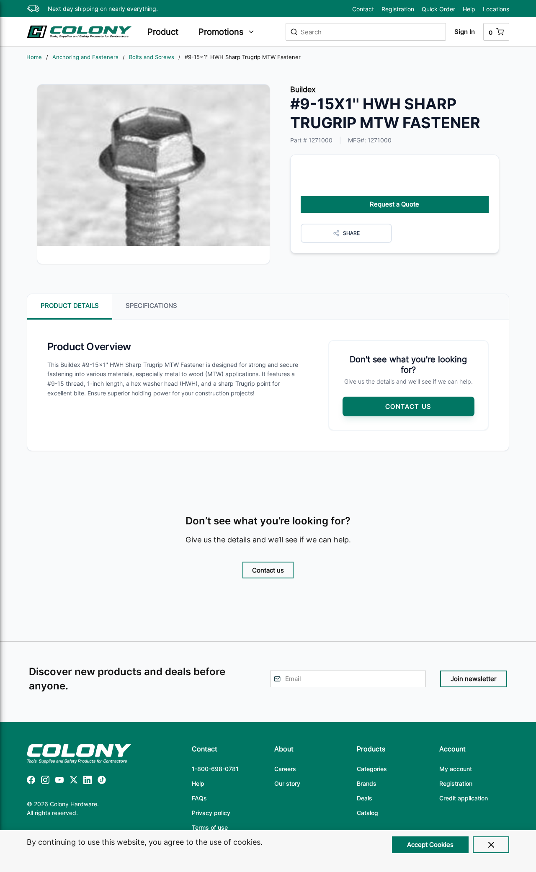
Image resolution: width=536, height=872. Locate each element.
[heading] (168, 31)
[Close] (491, 844)
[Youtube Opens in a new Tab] (59, 781)
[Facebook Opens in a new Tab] (31, 781)
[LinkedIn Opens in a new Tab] (87, 781)
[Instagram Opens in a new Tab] (45, 781)
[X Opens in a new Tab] (74, 781)
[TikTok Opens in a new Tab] (102, 781)
